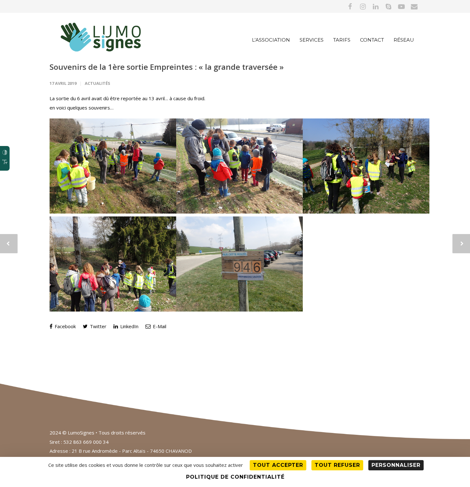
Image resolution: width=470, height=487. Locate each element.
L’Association (271, 40)
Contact (372, 40)
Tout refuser (337, 465)
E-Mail (159, 326)
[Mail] (414, 6)
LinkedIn (128, 326)
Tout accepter (278, 465)
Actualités (97, 83)
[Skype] (388, 6)
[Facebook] (350, 6)
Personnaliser (396, 465)
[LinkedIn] (375, 6)
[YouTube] (401, 6)
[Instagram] (362, 6)
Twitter (97, 326)
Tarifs (341, 40)
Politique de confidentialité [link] (235, 477)
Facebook (64, 326)
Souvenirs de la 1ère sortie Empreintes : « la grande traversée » (167, 66)
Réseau (404, 40)
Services (312, 40)
